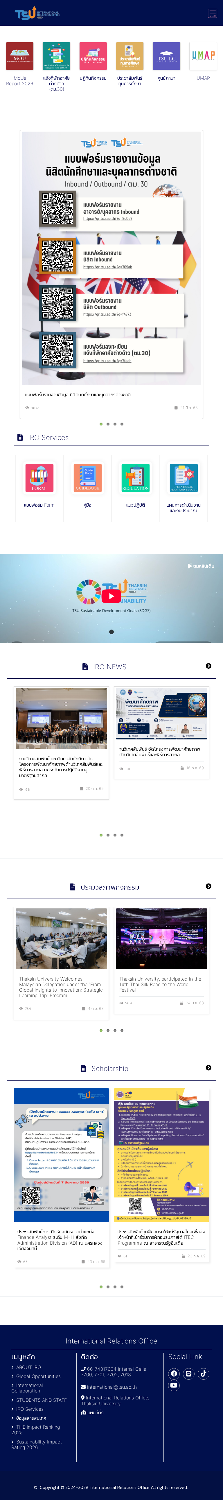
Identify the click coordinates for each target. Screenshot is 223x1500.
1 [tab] (111, 632)
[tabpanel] (111, 598)
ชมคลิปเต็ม (203, 566)
